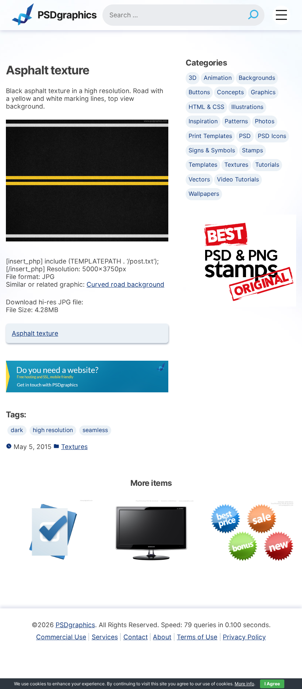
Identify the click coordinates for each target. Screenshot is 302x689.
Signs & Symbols (212, 150)
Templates (203, 164)
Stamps (252, 150)
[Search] (253, 15)
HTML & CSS (206, 106)
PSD (245, 135)
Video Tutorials (238, 179)
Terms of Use (197, 637)
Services (105, 637)
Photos (264, 121)
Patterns (236, 121)
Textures (74, 447)
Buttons (199, 92)
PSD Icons (272, 135)
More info (244, 683)
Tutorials (267, 164)
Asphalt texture (35, 333)
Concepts (230, 92)
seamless (95, 430)
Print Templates (210, 135)
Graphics (263, 92)
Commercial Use (61, 637)
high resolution (53, 430)
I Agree (272, 683)
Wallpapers (204, 193)
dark (17, 430)
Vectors (199, 179)
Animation (218, 77)
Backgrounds (257, 77)
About (162, 637)
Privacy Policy (244, 637)
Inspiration (203, 121)
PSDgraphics (67, 15)
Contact (135, 637)
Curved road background (125, 284)
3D (193, 77)
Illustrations (247, 106)
